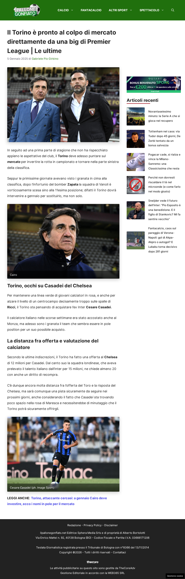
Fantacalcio (91, 10)
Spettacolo (149, 10)
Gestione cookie (175, 576)
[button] (173, 10)
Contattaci (119, 552)
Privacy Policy (93, 525)
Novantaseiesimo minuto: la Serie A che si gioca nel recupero (164, 116)
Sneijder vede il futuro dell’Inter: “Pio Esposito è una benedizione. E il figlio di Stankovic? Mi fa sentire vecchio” (164, 210)
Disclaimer (111, 525)
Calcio (63, 10)
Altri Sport (118, 10)
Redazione (74, 525)
